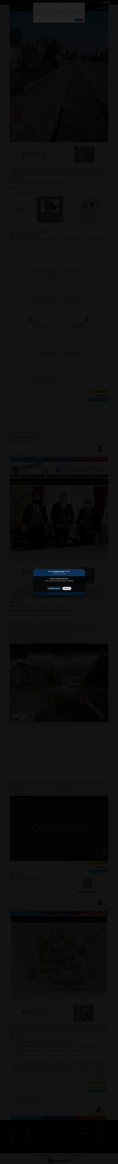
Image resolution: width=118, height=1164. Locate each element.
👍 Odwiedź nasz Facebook (54, 588)
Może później (67, 588)
